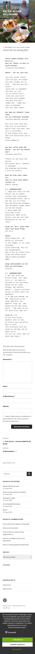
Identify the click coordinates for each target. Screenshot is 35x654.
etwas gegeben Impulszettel (19, 545)
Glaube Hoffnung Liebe (11, 486)
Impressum (7, 585)
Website (6, 406)
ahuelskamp (25, 47)
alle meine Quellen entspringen (19, 524)
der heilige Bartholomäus (11, 504)
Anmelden (6, 565)
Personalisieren (17, 649)
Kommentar (7, 359)
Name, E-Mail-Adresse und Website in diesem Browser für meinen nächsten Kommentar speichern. (17, 418)
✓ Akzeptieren (17, 639)
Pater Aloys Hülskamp (12, 13)
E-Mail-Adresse (9, 396)
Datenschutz (7, 589)
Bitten (5, 510)
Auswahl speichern (17, 644)
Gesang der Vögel (9, 498)
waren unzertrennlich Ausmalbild (14, 492)
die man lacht (13, 528)
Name (5, 386)
